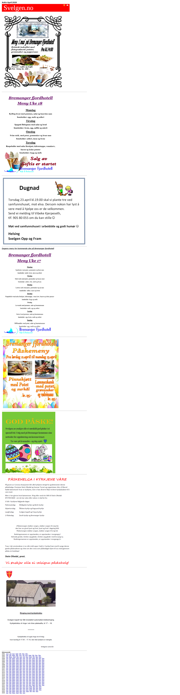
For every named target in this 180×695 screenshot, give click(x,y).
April (14, 657)
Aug (13, 654)
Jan (7, 655)
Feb (10, 655)
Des (26, 654)
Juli (10, 654)
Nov (23, 654)
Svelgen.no (17, 7)
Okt (20, 654)
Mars (13, 655)
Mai (17, 655)
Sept (17, 654)
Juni (7, 654)
